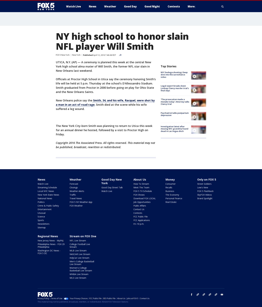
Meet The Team (141, 187)
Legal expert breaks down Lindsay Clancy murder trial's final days (175, 88)
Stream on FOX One (83, 236)
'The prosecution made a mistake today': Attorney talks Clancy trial (175, 102)
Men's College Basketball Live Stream (82, 263)
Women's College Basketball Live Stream (81, 269)
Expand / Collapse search (222, 6)
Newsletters (43, 223)
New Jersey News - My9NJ (50, 240)
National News (45, 198)
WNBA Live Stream (79, 274)
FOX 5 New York (62, 55)
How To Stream (141, 183)
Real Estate (170, 202)
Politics (41, 202)
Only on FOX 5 (206, 179)
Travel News (76, 198)
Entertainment (45, 209)
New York (76, 55)
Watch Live (43, 183)
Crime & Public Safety (48, 205)
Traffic (73, 194)
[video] (198, 75)
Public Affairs (139, 205)
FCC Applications (141, 220)
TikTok (203, 294)
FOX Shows (139, 194)
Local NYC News (46, 191)
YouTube (209, 294)
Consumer (170, 183)
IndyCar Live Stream (79, 257)
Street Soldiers (204, 183)
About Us (139, 179)
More (191, 6)
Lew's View (202, 187)
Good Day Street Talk (112, 187)
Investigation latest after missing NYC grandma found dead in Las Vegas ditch (174, 129)
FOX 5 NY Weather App (81, 202)
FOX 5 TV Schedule (142, 191)
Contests (137, 212)
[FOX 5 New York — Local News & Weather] (48, 6)
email (222, 294)
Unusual (41, 212)
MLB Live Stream (78, 250)
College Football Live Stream (80, 245)
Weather (75, 179)
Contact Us (138, 209)
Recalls (168, 187)
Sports (41, 220)
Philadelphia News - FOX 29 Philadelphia (51, 245)
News (41, 179)
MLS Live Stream (78, 277)
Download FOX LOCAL (144, 198)
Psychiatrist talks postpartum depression (175, 114)
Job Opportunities (142, 202)
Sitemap (42, 227)
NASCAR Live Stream (80, 254)
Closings (74, 187)
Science (41, 216)
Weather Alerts (77, 191)
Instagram (197, 294)
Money (170, 179)
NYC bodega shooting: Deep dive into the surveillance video (174, 74)
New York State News (48, 194)
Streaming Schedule (47, 187)
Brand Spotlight (204, 198)
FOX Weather (76, 205)
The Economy (172, 194)
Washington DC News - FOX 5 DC (49, 252)
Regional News (48, 236)
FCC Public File (140, 216)
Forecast (74, 183)
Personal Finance (173, 198)
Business (169, 191)
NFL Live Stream (78, 240)
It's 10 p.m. (138, 223)
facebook (191, 294)
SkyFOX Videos (204, 194)
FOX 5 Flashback (205, 191)
